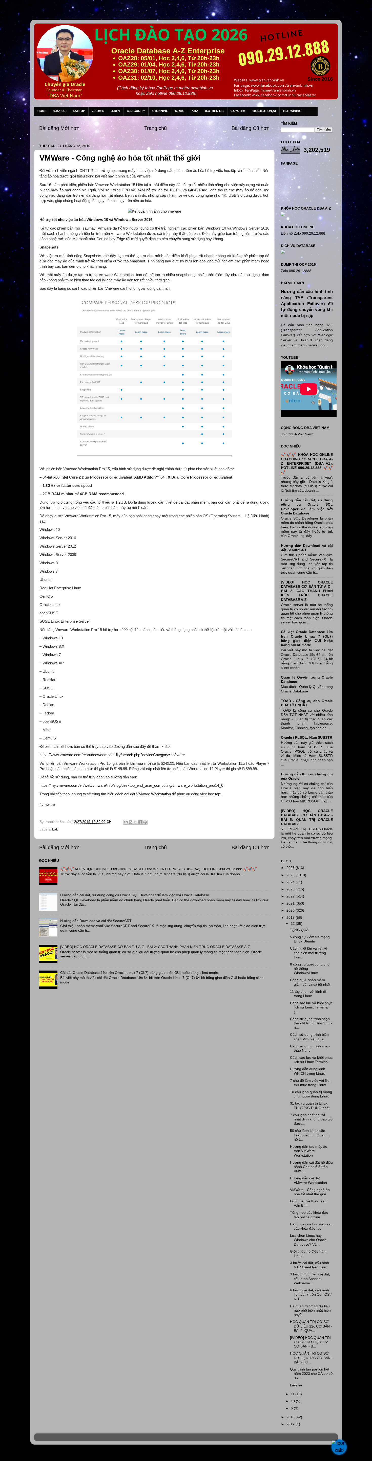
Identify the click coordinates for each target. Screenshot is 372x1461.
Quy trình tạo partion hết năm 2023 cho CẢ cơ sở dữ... (311, 1373)
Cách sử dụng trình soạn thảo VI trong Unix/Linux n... (311, 1023)
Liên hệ (296, 1385)
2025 (291, 875)
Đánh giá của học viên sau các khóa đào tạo (311, 1226)
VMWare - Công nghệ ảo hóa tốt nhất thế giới (310, 1192)
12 (293, 923)
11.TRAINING (292, 111)
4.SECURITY (136, 111)
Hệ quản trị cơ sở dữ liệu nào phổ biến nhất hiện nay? (310, 1310)
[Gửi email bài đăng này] (125, 822)
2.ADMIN (98, 111)
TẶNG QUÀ (299, 930)
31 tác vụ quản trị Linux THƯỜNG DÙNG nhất (309, 1105)
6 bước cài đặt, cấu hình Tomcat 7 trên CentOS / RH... (311, 1294)
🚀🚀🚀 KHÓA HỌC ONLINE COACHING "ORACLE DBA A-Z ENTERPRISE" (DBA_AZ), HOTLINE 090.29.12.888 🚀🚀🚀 (158, 869)
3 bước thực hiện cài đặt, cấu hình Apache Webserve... (310, 1278)
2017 (291, 1424)
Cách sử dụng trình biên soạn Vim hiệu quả (309, 1036)
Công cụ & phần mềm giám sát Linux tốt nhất (310, 982)
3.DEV (115, 111)
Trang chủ (155, 128)
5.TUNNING (160, 111)
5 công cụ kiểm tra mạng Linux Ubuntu (310, 939)
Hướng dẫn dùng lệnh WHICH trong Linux (307, 1071)
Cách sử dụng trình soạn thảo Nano (310, 1048)
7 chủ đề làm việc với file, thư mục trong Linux (310, 1082)
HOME (42, 111)
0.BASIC (59, 111)
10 (293, 1401)
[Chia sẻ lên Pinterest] (145, 822)
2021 (291, 903)
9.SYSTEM (238, 111)
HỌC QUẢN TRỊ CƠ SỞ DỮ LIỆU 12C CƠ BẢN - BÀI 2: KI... (311, 1357)
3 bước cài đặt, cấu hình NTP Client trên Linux (309, 1265)
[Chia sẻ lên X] (135, 822)
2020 (291, 910)
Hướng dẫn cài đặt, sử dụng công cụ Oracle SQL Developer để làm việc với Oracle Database (134, 895)
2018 (291, 1417)
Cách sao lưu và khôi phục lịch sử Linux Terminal (311, 1059)
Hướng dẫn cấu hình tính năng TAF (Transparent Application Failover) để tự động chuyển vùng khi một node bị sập (307, 303)
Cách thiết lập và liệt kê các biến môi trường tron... (308, 952)
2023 (291, 889)
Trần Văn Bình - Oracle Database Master (46, 1454)
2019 (291, 917)
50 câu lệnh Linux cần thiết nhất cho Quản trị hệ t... (309, 1135)
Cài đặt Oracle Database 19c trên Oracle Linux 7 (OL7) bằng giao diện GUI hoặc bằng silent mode (139, 973)
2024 (291, 882)
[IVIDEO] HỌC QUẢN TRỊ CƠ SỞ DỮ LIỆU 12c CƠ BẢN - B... (310, 1342)
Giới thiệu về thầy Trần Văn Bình (308, 1203)
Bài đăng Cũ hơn (251, 128)
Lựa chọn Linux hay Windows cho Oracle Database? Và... (308, 1239)
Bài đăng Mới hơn (59, 128)
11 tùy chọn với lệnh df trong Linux (308, 994)
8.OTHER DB (214, 111)
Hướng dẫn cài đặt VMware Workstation (308, 1180)
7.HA (194, 111)
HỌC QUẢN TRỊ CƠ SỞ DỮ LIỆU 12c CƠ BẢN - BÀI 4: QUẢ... (311, 1326)
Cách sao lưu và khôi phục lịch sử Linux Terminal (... (311, 1007)
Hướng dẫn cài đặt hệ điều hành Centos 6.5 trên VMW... (311, 1166)
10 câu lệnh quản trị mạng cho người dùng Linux (311, 1094)
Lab (55, 829)
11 (293, 1394)
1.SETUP (78, 111)
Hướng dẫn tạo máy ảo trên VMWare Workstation (308, 1150)
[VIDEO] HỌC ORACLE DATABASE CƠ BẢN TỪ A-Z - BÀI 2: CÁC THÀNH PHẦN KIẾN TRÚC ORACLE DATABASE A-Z (155, 947)
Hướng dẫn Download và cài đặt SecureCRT (96, 921)
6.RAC (179, 111)
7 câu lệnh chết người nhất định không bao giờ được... (311, 1119)
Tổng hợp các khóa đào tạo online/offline (309, 1214)
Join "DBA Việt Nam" (297, 434)
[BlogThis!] (130, 822)
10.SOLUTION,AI (264, 111)
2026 (291, 868)
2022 (291, 896)
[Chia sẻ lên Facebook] (140, 822)
